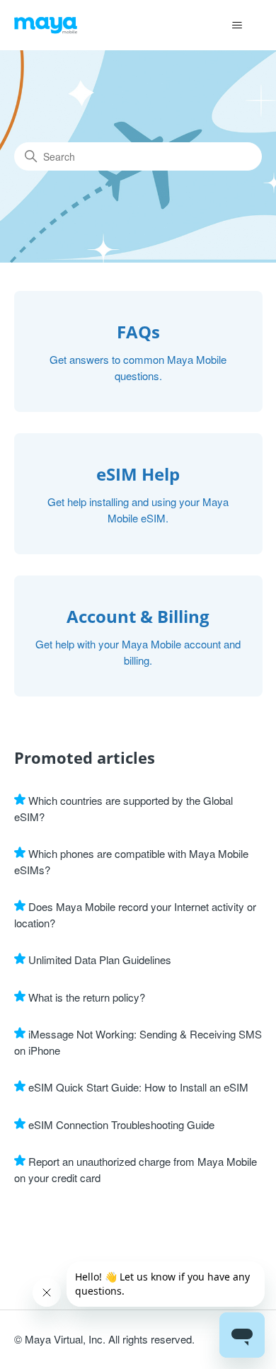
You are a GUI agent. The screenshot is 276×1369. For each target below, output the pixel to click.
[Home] (46, 25)
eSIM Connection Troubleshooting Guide (119, 1124)
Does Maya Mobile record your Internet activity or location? (135, 914)
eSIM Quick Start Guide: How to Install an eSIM (136, 1086)
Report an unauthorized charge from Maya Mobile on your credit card (135, 1169)
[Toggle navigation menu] (237, 25)
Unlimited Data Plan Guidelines (98, 959)
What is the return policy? (85, 997)
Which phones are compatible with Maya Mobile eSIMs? (131, 861)
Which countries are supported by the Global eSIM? (123, 808)
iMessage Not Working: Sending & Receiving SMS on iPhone (138, 1042)
